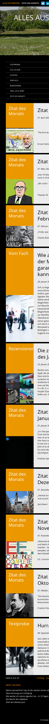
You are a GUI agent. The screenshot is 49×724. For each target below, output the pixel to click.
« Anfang (40, 678)
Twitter (43, 3)
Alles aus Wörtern (21, 3)
